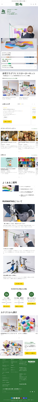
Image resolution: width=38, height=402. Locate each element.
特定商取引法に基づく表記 (14, 362)
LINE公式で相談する (31, 303)
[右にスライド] (21, 152)
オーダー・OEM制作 (5, 382)
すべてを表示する (34, 128)
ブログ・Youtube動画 (5, 373)
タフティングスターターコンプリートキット (9, 97)
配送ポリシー (13, 367)
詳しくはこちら (6, 306)
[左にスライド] (17, 152)
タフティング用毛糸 (22, 333)
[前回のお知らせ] (2, 1)
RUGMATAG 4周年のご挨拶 (23, 168)
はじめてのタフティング (5, 362)
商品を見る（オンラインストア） (5, 366)
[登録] (19, 391)
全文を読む (5, 117)
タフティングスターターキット (24, 97)
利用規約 (12, 365)
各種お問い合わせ (5, 380)
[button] (2, 4)
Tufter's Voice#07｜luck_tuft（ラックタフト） (9, 143)
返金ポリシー (13, 369)
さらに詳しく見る (19, 283)
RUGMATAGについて (5, 377)
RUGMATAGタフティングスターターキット (9, 334)
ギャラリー (4, 375)
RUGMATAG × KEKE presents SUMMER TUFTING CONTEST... (8, 169)
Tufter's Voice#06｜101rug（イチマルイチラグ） (26, 143)
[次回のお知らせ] (36, 1)
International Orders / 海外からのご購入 (6, 385)
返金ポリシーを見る (19, 306)
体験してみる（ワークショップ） (5, 369)
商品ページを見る (7, 121)
